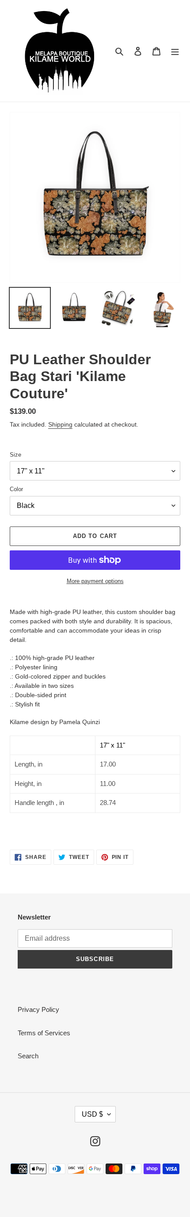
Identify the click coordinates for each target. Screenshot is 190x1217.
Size (15, 454)
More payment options (95, 581)
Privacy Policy (38, 1009)
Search (28, 1056)
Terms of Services (44, 1033)
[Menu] (175, 51)
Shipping (60, 424)
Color (16, 489)
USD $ (92, 1114)
